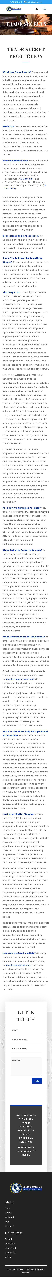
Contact (9, 1226)
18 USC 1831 (26, 178)
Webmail (9, 1217)
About (8, 1212)
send (37, 1081)
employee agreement (18, 965)
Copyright (10, 1252)
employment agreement (20, 679)
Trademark (10, 1248)
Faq (7, 1221)
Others (8, 1257)
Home (8, 1208)
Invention (10, 1243)
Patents (9, 1239)
